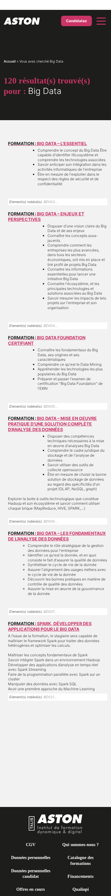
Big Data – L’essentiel (47, 143)
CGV (30, 844)
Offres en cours (30, 889)
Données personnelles (30, 857)
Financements (80, 876)
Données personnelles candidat (30, 874)
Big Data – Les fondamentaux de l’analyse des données (57, 536)
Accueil (10, 61)
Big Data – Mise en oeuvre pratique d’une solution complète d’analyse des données (52, 424)
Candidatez (76, 20)
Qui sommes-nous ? (80, 844)
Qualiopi (80, 889)
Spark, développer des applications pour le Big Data (50, 626)
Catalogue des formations (80, 860)
